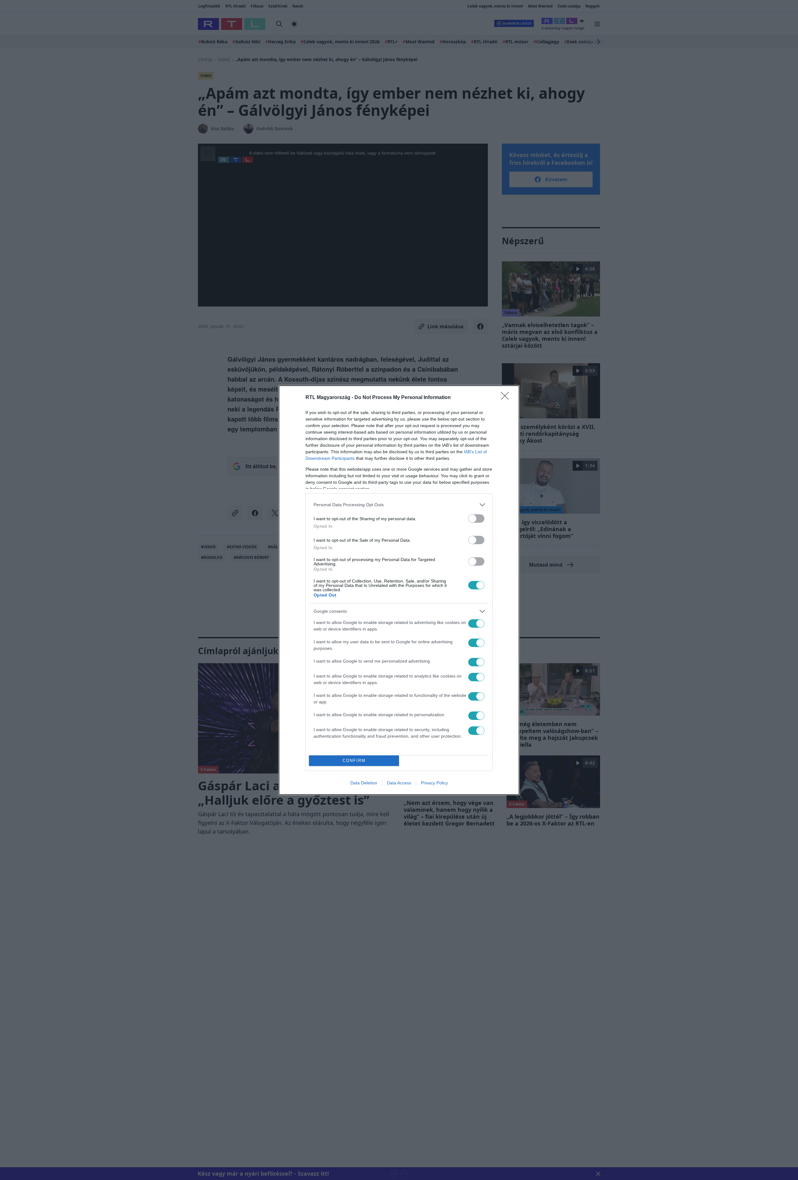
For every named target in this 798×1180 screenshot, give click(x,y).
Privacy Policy (434, 782)
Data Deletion (363, 782)
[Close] (507, 398)
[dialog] (399, 590)
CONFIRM (354, 760)
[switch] (476, 518)
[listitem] (399, 505)
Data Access (399, 782)
